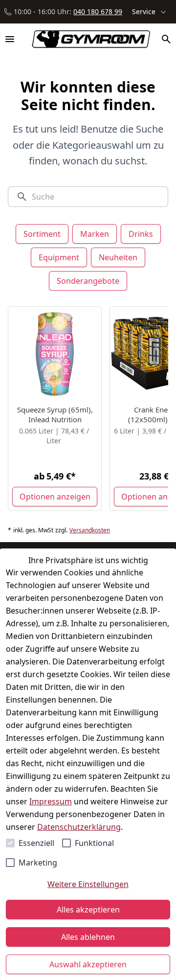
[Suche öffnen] (166, 39)
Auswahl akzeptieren (88, 964)
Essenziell (36, 843)
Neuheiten (118, 257)
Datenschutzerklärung (79, 826)
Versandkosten (89, 530)
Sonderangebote (88, 280)
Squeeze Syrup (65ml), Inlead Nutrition (55, 414)
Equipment (59, 257)
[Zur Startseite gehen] (86, 39)
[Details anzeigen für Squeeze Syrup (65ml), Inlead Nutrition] (55, 354)
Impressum (50, 801)
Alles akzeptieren (88, 909)
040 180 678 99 (97, 11)
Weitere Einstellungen (88, 884)
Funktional (94, 843)
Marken (94, 233)
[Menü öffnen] (10, 39)
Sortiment (42, 233)
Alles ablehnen (88, 937)
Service (143, 11)
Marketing (38, 862)
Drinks (141, 233)
